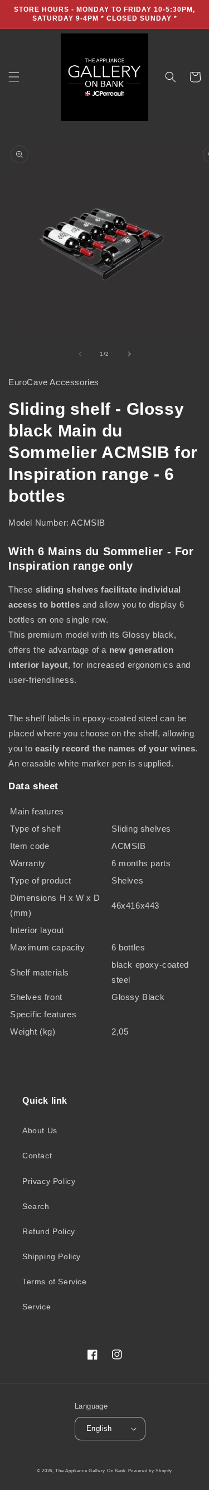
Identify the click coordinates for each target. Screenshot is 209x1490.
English (99, 1428)
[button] (14, 77)
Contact (37, 1155)
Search (36, 1206)
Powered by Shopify (150, 1470)
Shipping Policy (51, 1256)
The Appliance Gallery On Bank (90, 1470)
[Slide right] (129, 354)
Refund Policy (48, 1231)
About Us (39, 1130)
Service (36, 1306)
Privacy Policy (48, 1181)
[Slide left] (80, 354)
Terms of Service (54, 1281)
